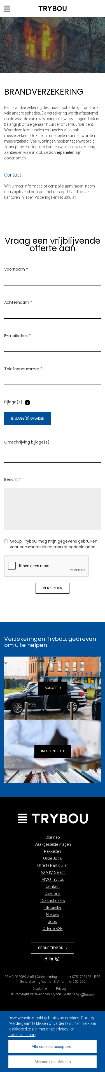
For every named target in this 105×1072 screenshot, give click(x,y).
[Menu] (7, 8)
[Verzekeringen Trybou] (52, 818)
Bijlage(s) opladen (27, 418)
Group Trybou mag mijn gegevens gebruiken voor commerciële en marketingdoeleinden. (53, 544)
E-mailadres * (17, 336)
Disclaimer (40, 989)
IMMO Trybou (52, 879)
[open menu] (7, 9)
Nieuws (52, 914)
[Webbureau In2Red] (87, 994)
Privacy (61, 989)
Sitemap (52, 837)
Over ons (52, 893)
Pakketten (52, 851)
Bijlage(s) (13, 402)
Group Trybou (51, 948)
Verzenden (52, 588)
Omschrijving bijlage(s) (27, 442)
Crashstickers (52, 900)
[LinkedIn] (51, 959)
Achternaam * (18, 302)
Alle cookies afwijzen (52, 1061)
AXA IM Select (53, 872)
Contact (53, 886)
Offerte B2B (53, 928)
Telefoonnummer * (23, 369)
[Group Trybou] (52, 8)
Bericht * (12, 479)
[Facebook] (46, 959)
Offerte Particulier (52, 865)
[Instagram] (57, 959)
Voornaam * (16, 269)
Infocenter (53, 907)
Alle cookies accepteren (53, 1046)
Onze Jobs (52, 858)
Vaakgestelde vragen (52, 844)
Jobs (52, 921)
